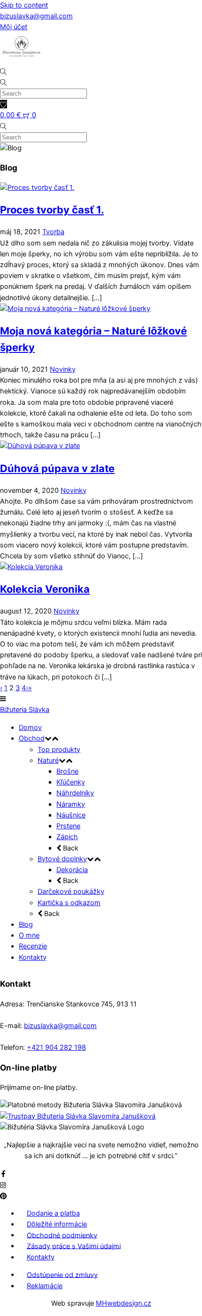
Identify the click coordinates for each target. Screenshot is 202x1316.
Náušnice (70, 815)
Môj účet (13, 27)
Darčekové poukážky (71, 891)
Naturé (48, 760)
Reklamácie (44, 1286)
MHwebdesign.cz (123, 1303)
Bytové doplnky (62, 859)
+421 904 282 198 (56, 1047)
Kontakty (33, 957)
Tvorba (53, 232)
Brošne (67, 771)
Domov (30, 727)
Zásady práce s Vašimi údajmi (74, 1246)
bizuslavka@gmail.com (36, 16)
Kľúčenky (70, 782)
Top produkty (59, 749)
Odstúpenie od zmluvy (62, 1274)
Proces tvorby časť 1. (52, 210)
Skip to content (24, 5)
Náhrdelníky (75, 793)
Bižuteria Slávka (24, 709)
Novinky (63, 369)
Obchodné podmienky (62, 1235)
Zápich (67, 837)
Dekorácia (72, 870)
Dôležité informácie (57, 1224)
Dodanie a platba (53, 1213)
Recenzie (33, 946)
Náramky (70, 804)
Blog (26, 924)
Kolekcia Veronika (45, 589)
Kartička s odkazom (69, 903)
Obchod (32, 738)
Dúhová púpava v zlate (57, 468)
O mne (29, 935)
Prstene (68, 826)
